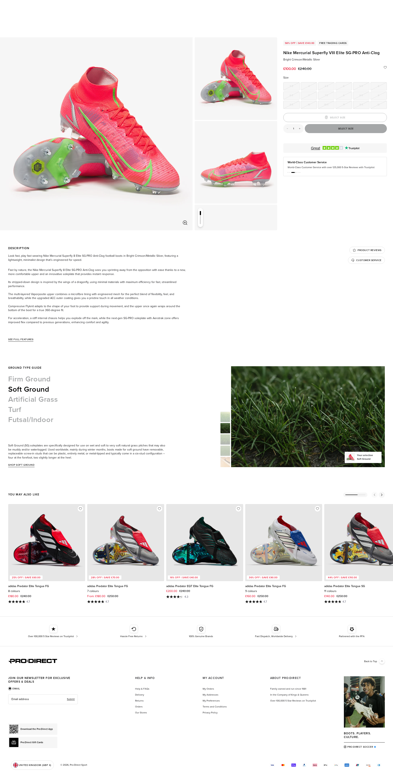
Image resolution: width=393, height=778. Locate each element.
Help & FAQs (142, 689)
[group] (236, 78)
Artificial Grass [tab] (33, 399)
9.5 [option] (295, 105)
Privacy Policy (210, 712)
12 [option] (382, 105)
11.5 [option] (364, 105)
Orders (139, 706)
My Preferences (211, 701)
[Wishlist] (385, 67)
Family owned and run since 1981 (288, 689)
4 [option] (312, 86)
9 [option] (382, 96)
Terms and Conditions (215, 706)
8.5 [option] (364, 96)
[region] (96, 133)
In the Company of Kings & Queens (289, 695)
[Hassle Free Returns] (133, 631)
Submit (71, 699)
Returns (139, 701)
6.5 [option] (295, 96)
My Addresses (210, 695)
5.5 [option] (364, 86)
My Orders (208, 689)
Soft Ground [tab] (28, 389)
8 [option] (347, 96)
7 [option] (312, 96)
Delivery (139, 695)
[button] (289, 175)
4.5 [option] (329, 86)
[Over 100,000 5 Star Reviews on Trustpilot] (53, 631)
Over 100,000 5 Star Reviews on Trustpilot (293, 701)
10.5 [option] (329, 105)
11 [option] (347, 105)
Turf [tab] (14, 409)
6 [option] (382, 86)
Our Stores (141, 712)
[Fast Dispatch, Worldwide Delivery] (276, 631)
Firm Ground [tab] (29, 379)
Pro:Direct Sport (78, 765)
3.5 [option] (295, 86)
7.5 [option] (329, 96)
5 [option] (347, 86)
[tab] (14, 688)
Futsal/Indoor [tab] (30, 419)
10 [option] (312, 105)
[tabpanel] (43, 699)
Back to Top (370, 661)
